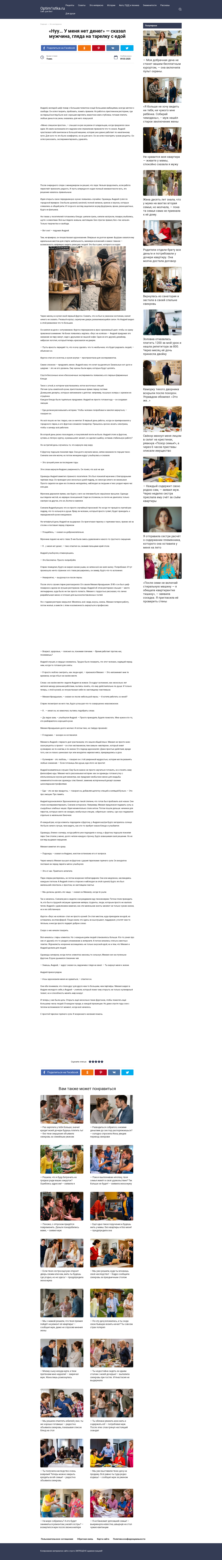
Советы (82, 5)
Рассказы (165, 5)
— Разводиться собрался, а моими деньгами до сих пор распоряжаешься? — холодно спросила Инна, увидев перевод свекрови (111, 1132)
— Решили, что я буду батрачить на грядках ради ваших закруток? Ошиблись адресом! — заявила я (58, 1180)
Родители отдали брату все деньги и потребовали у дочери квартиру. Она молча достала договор (162, 255)
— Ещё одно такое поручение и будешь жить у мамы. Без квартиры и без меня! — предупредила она (111, 1227)
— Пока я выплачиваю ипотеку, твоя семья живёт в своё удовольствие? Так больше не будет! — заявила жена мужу (111, 1180)
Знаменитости (149, 5)
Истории (111, 5)
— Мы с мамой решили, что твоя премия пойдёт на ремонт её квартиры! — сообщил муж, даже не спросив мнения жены (61, 1326)
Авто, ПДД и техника (129, 5)
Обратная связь (85, 1539)
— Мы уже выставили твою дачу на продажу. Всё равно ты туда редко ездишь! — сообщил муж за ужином (109, 1474)
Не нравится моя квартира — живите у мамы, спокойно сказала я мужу (161, 160)
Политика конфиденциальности (129, 1539)
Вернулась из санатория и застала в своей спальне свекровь (161, 300)
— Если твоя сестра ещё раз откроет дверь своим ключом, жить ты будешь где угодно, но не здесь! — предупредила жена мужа (61, 1276)
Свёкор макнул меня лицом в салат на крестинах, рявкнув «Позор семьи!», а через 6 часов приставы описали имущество (162, 443)
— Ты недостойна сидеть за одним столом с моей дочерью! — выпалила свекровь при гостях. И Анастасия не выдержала (110, 1376)
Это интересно (96, 5)
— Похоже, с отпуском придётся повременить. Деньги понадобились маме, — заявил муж (59, 1227)
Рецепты (70, 5)
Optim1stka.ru (52, 8)
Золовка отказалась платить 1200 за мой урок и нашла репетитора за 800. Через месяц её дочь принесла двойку (162, 346)
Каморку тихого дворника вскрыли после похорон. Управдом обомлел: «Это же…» (161, 395)
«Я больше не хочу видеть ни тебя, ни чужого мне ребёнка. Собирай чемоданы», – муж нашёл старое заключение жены (161, 114)
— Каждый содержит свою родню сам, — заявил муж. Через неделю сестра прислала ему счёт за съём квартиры (162, 493)
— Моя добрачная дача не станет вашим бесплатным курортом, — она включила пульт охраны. (162, 65)
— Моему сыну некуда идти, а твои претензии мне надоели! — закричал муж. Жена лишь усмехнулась (59, 1374)
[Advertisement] (87, 85)
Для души (70, 13)
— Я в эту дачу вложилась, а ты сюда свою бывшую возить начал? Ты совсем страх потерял (111, 1324)
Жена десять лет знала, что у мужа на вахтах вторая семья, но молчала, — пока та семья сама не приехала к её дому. (162, 207)
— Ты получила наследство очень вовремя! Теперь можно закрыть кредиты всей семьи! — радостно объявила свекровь (58, 1476)
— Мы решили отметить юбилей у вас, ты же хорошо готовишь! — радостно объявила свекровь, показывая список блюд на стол (61, 1426)
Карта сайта (103, 1539)
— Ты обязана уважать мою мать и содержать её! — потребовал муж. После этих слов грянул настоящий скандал (109, 1426)
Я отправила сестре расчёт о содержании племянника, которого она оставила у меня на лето (162, 541)
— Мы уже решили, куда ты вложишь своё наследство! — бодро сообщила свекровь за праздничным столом (109, 1274)
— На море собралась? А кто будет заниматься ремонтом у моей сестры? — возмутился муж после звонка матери (61, 1524)
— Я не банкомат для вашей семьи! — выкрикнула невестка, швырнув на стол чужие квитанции (111, 1524)
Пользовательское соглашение (57, 1539)
